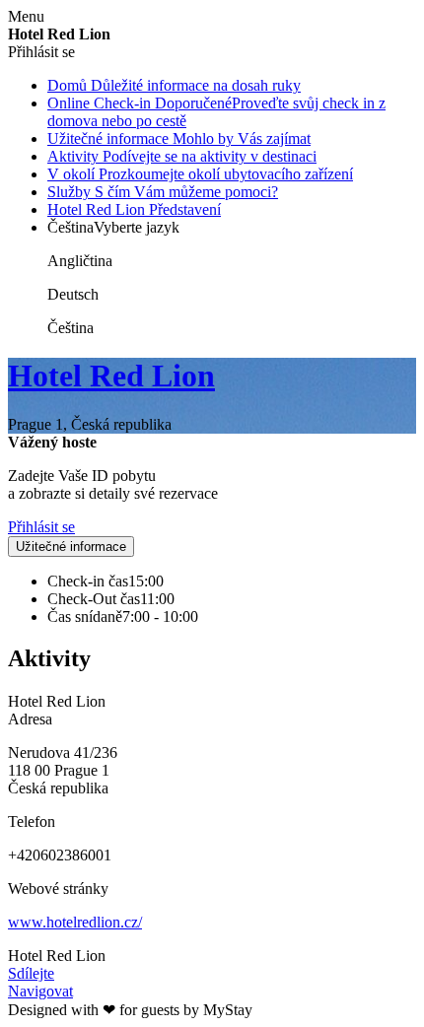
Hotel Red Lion (111, 375)
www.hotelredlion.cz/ (75, 922)
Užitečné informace (71, 546)
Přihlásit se (41, 526)
